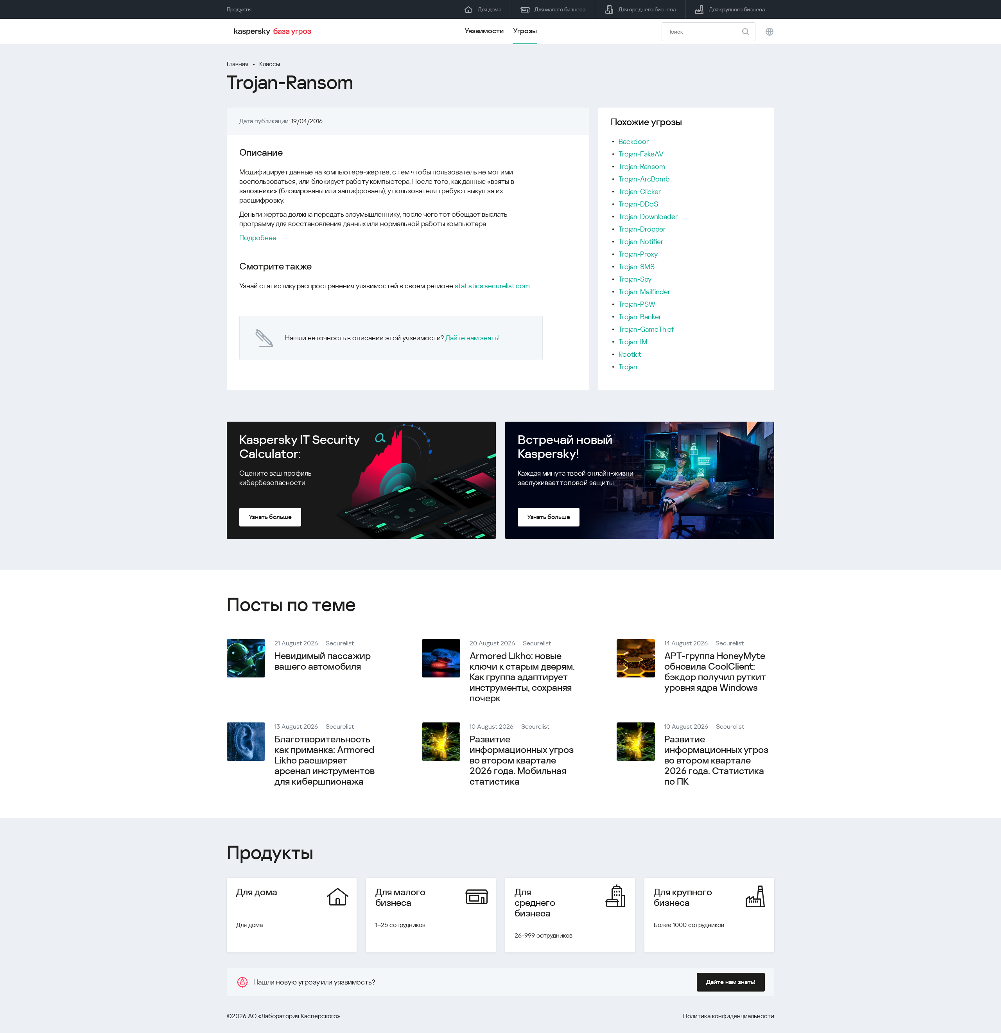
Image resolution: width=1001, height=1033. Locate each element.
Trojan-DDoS (638, 204)
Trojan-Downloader (648, 216)
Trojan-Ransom (642, 166)
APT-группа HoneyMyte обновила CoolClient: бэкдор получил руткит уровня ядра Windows (715, 671)
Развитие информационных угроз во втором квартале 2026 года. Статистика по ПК (716, 760)
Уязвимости (484, 31)
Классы (269, 64)
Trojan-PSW (637, 304)
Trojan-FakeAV (641, 154)
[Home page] (274, 32)
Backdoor (634, 141)
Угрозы (525, 31)
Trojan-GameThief (646, 329)
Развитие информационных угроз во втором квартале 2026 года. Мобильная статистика (522, 760)
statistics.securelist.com (492, 286)
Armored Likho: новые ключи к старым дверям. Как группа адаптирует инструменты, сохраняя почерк (522, 677)
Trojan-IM (633, 342)
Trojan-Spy (635, 279)
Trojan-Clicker (640, 191)
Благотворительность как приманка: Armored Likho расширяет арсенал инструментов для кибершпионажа (324, 760)
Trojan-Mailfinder (644, 291)
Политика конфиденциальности (728, 1016)
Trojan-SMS (637, 266)
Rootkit (630, 354)
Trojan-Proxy (638, 254)
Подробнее (257, 238)
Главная (237, 64)
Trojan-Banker (640, 317)
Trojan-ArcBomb (644, 179)
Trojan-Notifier (641, 241)
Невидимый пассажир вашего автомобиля (322, 661)
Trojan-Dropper (642, 229)
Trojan (628, 367)
